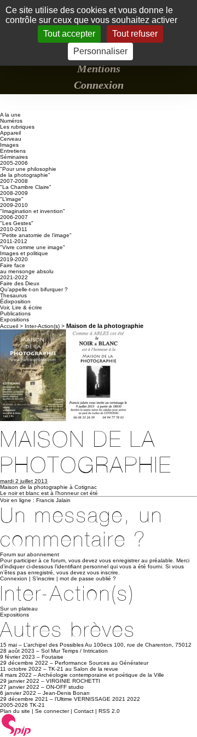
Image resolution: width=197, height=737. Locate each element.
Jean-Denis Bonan (66, 693)
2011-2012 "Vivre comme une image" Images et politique (32, 247)
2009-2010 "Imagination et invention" (32, 208)
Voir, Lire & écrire (21, 307)
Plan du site (15, 711)
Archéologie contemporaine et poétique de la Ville (101, 675)
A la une (10, 115)
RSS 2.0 (109, 711)
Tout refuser (135, 33)
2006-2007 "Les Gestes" (16, 220)
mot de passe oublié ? (88, 578)
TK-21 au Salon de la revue (83, 669)
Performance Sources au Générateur (101, 663)
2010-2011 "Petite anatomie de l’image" (36, 232)
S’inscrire (43, 578)
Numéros (11, 121)
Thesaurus (13, 295)
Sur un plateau (19, 609)
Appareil (10, 133)
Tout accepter (69, 33)
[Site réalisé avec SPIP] (16, 734)
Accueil (9, 326)
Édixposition (15, 301)
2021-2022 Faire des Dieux (19, 280)
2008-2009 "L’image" (14, 196)
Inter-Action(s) (42, 326)
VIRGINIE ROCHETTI (73, 681)
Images (9, 145)
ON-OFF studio (65, 687)
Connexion (99, 85)
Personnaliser (100, 51)
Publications (15, 313)
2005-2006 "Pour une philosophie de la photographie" (28, 169)
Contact (84, 711)
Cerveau (10, 139)
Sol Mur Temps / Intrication (74, 651)
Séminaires (14, 157)
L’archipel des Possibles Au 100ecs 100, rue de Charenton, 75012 (108, 645)
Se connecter (52, 711)
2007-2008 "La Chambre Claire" (25, 184)
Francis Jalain (53, 500)
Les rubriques (17, 127)
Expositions (14, 319)
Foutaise (52, 657)
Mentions (98, 68)
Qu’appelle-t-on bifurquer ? (34, 289)
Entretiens (13, 151)
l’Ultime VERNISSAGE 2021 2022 (97, 699)
